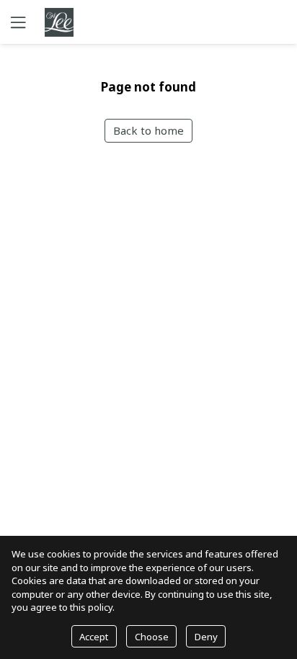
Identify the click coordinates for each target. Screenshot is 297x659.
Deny (206, 636)
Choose (152, 636)
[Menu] (16, 22)
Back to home (148, 130)
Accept (93, 636)
